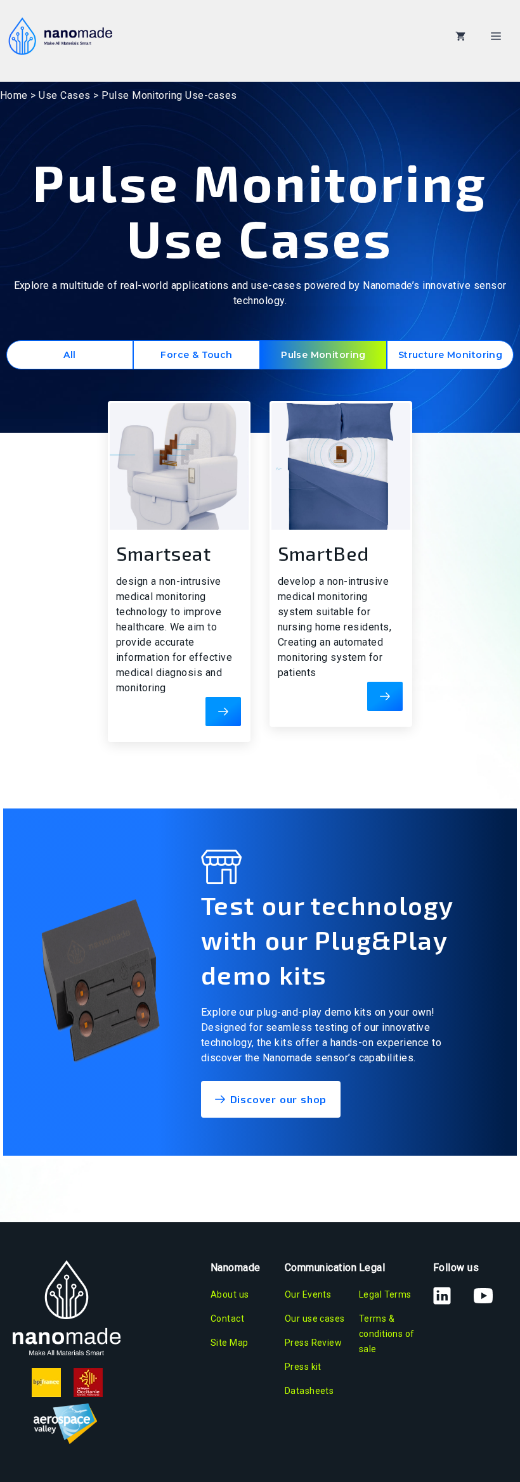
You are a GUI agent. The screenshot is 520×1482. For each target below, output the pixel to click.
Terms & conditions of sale (386, 1333)
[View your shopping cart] (460, 36)
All (69, 355)
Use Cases (64, 95)
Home (14, 95)
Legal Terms (385, 1294)
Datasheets (309, 1391)
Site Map (229, 1343)
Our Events (308, 1294)
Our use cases (314, 1318)
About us (230, 1294)
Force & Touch (196, 355)
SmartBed (324, 553)
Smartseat (163, 553)
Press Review (313, 1343)
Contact (227, 1318)
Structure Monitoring (450, 355)
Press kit (303, 1367)
